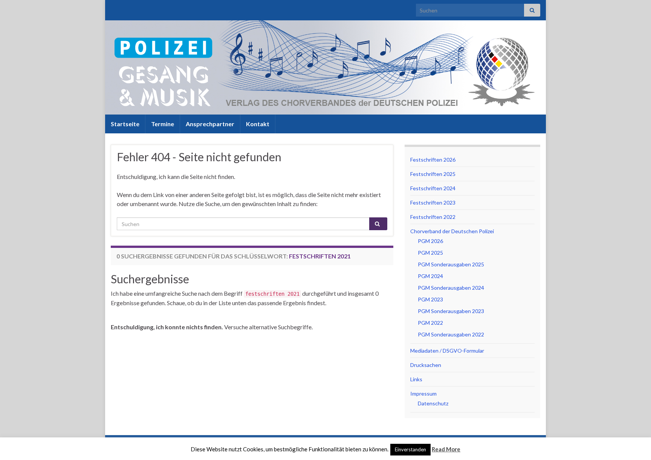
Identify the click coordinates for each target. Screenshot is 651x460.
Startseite (125, 123)
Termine (162, 123)
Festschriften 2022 (432, 217)
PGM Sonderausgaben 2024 (451, 287)
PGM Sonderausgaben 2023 (451, 311)
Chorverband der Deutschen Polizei (452, 231)
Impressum (423, 393)
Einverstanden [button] (410, 449)
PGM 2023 (430, 299)
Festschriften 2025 (432, 174)
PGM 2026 (430, 241)
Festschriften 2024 (432, 188)
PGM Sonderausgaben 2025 (451, 264)
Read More (446, 449)
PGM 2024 (430, 276)
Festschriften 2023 (432, 202)
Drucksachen (425, 365)
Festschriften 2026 (432, 159)
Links (416, 379)
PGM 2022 (430, 322)
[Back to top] (634, 443)
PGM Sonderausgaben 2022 (451, 334)
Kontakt (257, 123)
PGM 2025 (430, 252)
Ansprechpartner (210, 123)
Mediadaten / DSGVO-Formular (447, 350)
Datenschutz (433, 403)
